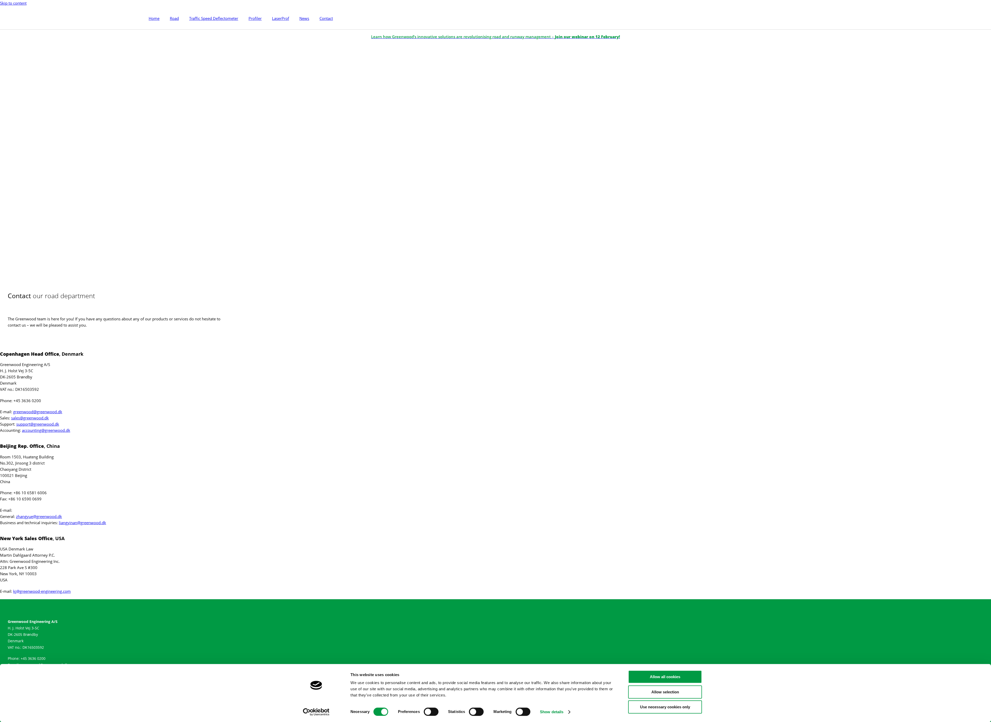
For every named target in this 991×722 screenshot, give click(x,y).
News (304, 18)
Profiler (255, 18)
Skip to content (13, 3)
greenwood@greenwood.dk (37, 411)
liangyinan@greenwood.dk (82, 522)
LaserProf (280, 18)
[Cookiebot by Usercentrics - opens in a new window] (316, 712)
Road (174, 18)
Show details (551, 712)
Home (154, 18)
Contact (326, 18)
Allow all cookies (665, 677)
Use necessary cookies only (665, 707)
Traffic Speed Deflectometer (213, 18)
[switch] (431, 712)
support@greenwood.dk (37, 424)
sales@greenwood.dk (30, 417)
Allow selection (665, 692)
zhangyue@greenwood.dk (39, 516)
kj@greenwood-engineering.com (42, 591)
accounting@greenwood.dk (46, 430)
